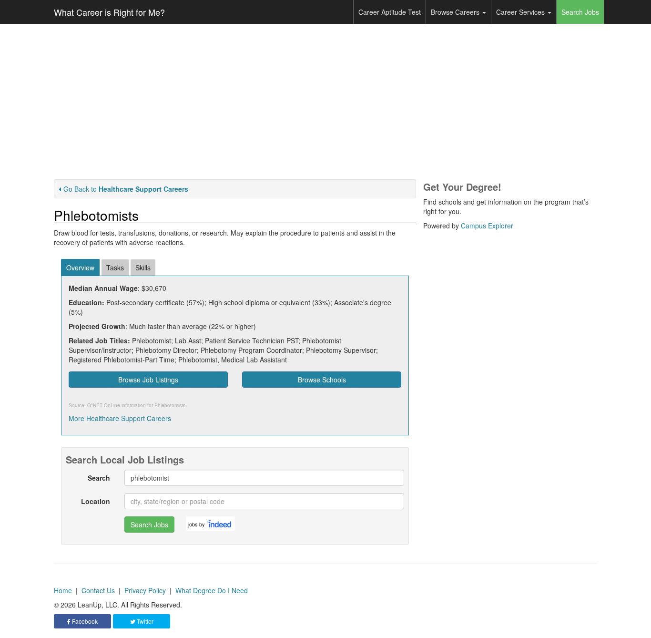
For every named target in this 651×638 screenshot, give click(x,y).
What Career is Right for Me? (109, 12)
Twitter (144, 621)
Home (63, 590)
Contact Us (98, 590)
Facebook (84, 621)
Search (99, 478)
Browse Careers (456, 12)
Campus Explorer (487, 225)
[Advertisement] (325, 101)
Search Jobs (580, 12)
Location (95, 501)
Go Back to (125, 189)
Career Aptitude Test (389, 12)
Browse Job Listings (148, 379)
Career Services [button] (521, 12)
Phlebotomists (169, 405)
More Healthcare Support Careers (120, 418)
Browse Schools (322, 379)
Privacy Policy (145, 590)
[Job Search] (220, 523)
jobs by (196, 524)
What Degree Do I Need (211, 590)
